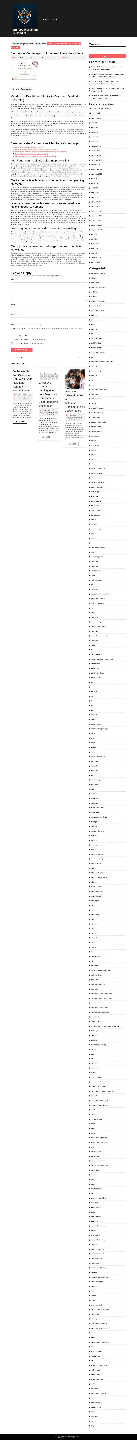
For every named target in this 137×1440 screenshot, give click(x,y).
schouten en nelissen (99, 1142)
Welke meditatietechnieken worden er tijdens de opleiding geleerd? (36, 149)
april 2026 (94, 137)
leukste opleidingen (98, 756)
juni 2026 (94, 127)
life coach (94, 761)
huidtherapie (95, 654)
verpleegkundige (97, 1379)
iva (92, 705)
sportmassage (96, 1189)
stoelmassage (96, 1207)
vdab (93, 1361)
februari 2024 (96, 258)
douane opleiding (97, 487)
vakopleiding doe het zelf (100, 1328)
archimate (94, 292)
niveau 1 (94, 933)
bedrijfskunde (96, 348)
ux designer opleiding (99, 1323)
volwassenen (96, 1407)
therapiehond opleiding (99, 1277)
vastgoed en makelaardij (100, 1342)
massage (94, 840)
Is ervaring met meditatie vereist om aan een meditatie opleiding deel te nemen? (40, 151)
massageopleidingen (98, 845)
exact (93, 533)
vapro (93, 1337)
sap (92, 1128)
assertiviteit (95, 306)
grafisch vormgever (98, 603)
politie (93, 1058)
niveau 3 (94, 942)
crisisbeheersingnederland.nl (22, 44)
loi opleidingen (96, 780)
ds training (95, 492)
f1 (91, 543)
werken (93, 1412)
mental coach (96, 887)
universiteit (95, 1314)
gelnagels (94, 589)
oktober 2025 (96, 165)
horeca (93, 645)
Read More (21, 422)
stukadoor (94, 1221)
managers (94, 822)
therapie (94, 1272)
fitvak (93, 575)
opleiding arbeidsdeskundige (101, 993)
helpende (94, 631)
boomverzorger (96, 371)
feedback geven (97, 557)
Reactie (14, 279)
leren (93, 752)
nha (92, 919)
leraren (93, 747)
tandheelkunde (96, 1258)
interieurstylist (96, 677)
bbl (92, 334)
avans (93, 324)
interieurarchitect (97, 673)
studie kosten (96, 1216)
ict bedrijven (95, 664)
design (93, 454)
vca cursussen (96, 1351)
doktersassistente (97, 482)
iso (92, 687)
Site (12, 324)
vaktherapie (95, 1333)
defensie (94, 450)
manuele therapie (97, 831)
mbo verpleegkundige (99, 877)
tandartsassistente (98, 1254)
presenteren (95, 1068)
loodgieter (94, 784)
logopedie (94, 766)
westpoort (94, 1416)
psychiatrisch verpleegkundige (102, 1091)
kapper (93, 719)
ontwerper (94, 989)
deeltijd (93, 440)
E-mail (14, 314)
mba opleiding (96, 863)
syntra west (95, 1235)
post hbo (94, 1063)
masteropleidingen (98, 859)
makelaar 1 (95, 803)
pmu (92, 1054)
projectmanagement (98, 1086)
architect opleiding (98, 301)
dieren (93, 459)
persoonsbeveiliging (98, 1045)
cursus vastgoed (97, 427)
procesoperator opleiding (100, 1082)
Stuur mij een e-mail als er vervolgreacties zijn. (29, 339)
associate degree (97, 310)
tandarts (94, 1244)
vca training (95, 1356)
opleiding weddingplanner (100, 1012)
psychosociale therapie (99, 1100)
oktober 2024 (96, 220)
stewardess (95, 1203)
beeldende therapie (98, 352)
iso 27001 (94, 691)
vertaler (94, 1384)
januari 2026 (95, 151)
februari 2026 (96, 146)
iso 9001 (94, 696)
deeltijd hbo (95, 445)
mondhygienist (96, 891)
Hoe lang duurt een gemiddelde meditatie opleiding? (31, 154)
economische (96, 501)
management (96, 812)
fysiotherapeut (96, 580)
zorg (92, 1426)
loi (92, 775)
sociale (93, 1175)
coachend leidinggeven (99, 389)
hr (91, 650)
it (91, 701)
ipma (93, 682)
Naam (13, 304)
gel (92, 584)
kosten (93, 733)
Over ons (46, 19)
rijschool (94, 1114)
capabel (94, 375)
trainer (93, 1295)
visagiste (94, 1388)
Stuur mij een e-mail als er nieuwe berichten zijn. (29, 343)
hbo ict (93, 612)
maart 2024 (95, 253)
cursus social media (98, 422)
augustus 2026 (96, 118)
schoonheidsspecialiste (99, 1138)
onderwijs (94, 980)
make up (94, 794)
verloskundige (96, 1374)
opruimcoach (96, 1021)
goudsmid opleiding (98, 598)
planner (93, 1049)
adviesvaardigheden (98, 273)
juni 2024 (94, 239)
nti (92, 961)
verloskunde (95, 1370)
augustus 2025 (96, 174)
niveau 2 (94, 938)
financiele (94, 566)
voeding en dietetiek (98, 1393)
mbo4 (93, 882)
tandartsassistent (97, 1249)
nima (93, 928)
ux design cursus (97, 1319)
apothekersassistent (98, 287)
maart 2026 (95, 141)
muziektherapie (96, 896)
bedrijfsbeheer (96, 343)
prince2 (93, 1072)
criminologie (95, 417)
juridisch (94, 715)
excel (93, 538)
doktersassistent (97, 478)
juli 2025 (94, 178)
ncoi (92, 910)
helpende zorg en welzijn (100, 636)
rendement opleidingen (99, 1105)
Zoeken (94, 44)
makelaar (94, 798)
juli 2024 (94, 234)
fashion (93, 552)
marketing (94, 835)
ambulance (95, 283)
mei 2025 (94, 188)
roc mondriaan (96, 1119)
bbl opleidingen (96, 338)
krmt (92, 738)
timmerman (95, 1286)
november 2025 (96, 160)
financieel (94, 561)
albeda (93, 278)
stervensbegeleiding (98, 1198)
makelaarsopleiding (98, 808)
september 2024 (97, 225)
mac (92, 789)
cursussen (95, 436)
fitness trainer (96, 571)
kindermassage (96, 724)
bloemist (94, 366)
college (93, 403)
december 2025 (96, 155)
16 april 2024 (18, 58)
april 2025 (94, 192)
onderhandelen (96, 975)
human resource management (102, 659)
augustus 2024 (96, 230)
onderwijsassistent (98, 984)
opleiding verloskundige (100, 1007)
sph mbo (94, 1184)
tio (92, 1291)
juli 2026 (94, 123)
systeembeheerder (98, 1240)
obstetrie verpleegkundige (100, 970)
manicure (94, 826)
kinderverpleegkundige (99, 729)
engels (93, 519)
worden (93, 1421)
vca (92, 1347)
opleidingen (95, 1017)
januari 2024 (95, 262)
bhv (92, 357)
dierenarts (94, 464)
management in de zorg (100, 817)
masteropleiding (97, 854)
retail (93, 1110)
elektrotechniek (96, 510)
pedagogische (96, 1031)
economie (94, 496)
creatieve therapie (97, 413)
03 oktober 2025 (21, 395)
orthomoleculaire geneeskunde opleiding (106, 1026)
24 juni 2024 (71, 415)
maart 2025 (95, 197)
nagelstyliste (95, 900)
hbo (92, 608)
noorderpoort (95, 956)
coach (93, 385)
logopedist (95, 770)
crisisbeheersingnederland (36, 58)
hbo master (95, 617)
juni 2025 (94, 183)
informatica (95, 668)
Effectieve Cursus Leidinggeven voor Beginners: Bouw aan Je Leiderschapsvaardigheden (48, 394)
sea (92, 1147)
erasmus (94, 524)
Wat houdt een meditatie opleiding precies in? (29, 147)
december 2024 (96, 211)
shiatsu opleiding (97, 1161)
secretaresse (96, 1151)
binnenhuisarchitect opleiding (102, 361)
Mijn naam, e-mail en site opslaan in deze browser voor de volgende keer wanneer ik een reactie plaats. (48, 328)
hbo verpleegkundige (98, 626)
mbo (92, 868)
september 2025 (97, 169)
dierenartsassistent (98, 468)
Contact (55, 19)
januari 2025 (95, 206)
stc (92, 1193)
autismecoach (96, 320)
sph (92, 1179)
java (92, 710)
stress (93, 1212)
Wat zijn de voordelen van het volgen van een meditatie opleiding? (36, 156)
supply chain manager (99, 1226)
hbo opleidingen (97, 622)
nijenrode (94, 924)
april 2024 (94, 248)
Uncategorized (41, 44)
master (93, 849)
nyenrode (94, 966)
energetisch (95, 515)
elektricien (95, 506)
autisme (94, 315)
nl (91, 952)
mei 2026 (94, 132)
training (93, 1300)
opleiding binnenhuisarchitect (102, 998)
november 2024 (96, 216)
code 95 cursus (96, 399)
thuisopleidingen (97, 1282)
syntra (93, 1230)
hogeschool (95, 640)
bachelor (94, 329)
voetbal (93, 1398)
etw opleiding (96, 529)
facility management (98, 547)
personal (94, 1040)
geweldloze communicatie (100, 594)
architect (94, 296)
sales (93, 1124)
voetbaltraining (96, 1402)
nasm (93, 905)
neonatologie (95, 914)
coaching (94, 394)
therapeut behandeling (99, 1268)
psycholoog (95, 1096)
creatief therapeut (97, 408)
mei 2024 (94, 244)
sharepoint (95, 1156)
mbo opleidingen (97, 873)
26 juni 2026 (46, 410)
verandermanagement (99, 1365)
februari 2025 (96, 202)
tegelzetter (95, 1263)
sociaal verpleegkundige (100, 1165)
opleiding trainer (97, 1003)
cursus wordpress (97, 431)
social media (95, 1170)
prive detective (96, 1077)
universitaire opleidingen (100, 1309)
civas (93, 380)
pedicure (94, 1035)
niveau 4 (94, 947)
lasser (93, 742)
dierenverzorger (97, 473)
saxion (93, 1133)
